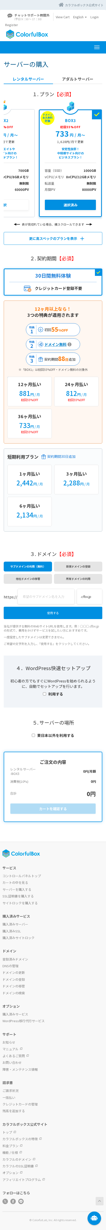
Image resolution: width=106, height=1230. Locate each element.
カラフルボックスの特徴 (20, 1139)
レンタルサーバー (28, 79)
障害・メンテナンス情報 (20, 1069)
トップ (7, 1132)
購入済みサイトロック (18, 937)
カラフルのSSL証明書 (18, 1166)
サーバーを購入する (16, 889)
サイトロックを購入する (20, 903)
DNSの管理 (10, 965)
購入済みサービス (15, 1014)
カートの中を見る (15, 882)
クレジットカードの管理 (20, 1104)
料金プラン (10, 1145)
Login (94, 17)
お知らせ (8, 1042)
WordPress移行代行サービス (23, 1020)
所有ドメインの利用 (78, 579)
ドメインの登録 (13, 979)
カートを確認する (53, 808)
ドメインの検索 (13, 993)
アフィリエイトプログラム (21, 1179)
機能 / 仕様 (10, 1152)
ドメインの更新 (13, 972)
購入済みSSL (11, 931)
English (78, 17)
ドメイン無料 (47, 344)
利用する (55, 693)
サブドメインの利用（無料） (28, 566)
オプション (10, 1172)
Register (11, 24)
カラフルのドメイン (16, 1159)
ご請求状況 (10, 1090)
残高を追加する (13, 1110)
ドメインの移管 (13, 986)
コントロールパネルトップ (21, 875)
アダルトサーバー (77, 79)
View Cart (63, 17)
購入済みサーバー (15, 924)
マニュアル (10, 1049)
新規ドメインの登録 (78, 566)
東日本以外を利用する (55, 735)
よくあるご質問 (13, 1055)
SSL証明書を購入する (18, 896)
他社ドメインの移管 (28, 579)
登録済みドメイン (15, 959)
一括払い (8, 1097)
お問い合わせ (12, 1062)
